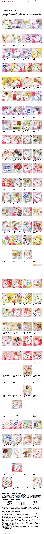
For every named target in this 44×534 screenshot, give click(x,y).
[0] (34, 1)
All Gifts (4, 6)
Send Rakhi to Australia (7, 8)
